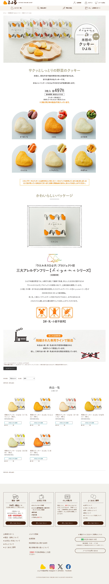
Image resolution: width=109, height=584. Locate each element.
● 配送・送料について (11, 537)
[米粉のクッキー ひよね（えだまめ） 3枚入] (16, 440)
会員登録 (79, 2)
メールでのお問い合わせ (90, 550)
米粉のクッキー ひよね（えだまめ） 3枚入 (16, 451)
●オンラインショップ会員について (92, 515)
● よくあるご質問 (9, 547)
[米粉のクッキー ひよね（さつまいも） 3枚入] (67, 404)
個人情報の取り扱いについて (39, 547)
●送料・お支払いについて (90, 510)
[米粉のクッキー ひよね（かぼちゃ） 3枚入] (93, 404)
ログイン (90, 2)
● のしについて (8, 544)
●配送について (87, 513)
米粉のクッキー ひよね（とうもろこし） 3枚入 (16, 416)
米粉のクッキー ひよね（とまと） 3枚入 (40, 451)
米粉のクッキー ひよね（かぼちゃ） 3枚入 (92, 416)
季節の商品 (69, 8)
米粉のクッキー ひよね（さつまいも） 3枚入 (67, 416)
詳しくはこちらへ (15, 523)
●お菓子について (87, 505)
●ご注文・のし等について (90, 508)
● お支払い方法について (11, 541)
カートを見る (101, 2)
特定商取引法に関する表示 (38, 543)
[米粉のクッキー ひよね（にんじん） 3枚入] (41, 404)
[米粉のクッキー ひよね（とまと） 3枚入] (41, 440)
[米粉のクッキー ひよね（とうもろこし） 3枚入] (16, 404)
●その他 (85, 518)
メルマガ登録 (33, 534)
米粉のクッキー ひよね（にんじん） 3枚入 (41, 416)
